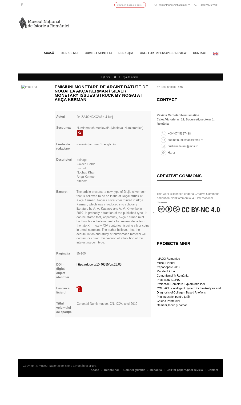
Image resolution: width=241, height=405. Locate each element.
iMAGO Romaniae (168, 258)
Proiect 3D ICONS (168, 280)
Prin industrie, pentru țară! (173, 296)
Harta (171, 152)
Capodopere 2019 (168, 267)
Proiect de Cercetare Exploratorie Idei (181, 284)
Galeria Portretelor (168, 301)
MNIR (92, 365)
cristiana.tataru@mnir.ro (183, 146)
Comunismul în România (173, 275)
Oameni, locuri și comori (172, 305)
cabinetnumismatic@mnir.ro (174, 5)
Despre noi (69, 53)
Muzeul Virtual (166, 263)
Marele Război (166, 271)
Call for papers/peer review (163, 53)
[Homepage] (114, 77)
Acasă (49, 53)
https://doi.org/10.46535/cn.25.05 (98, 264)
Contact (200, 53)
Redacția (125, 53)
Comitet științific (98, 53)
